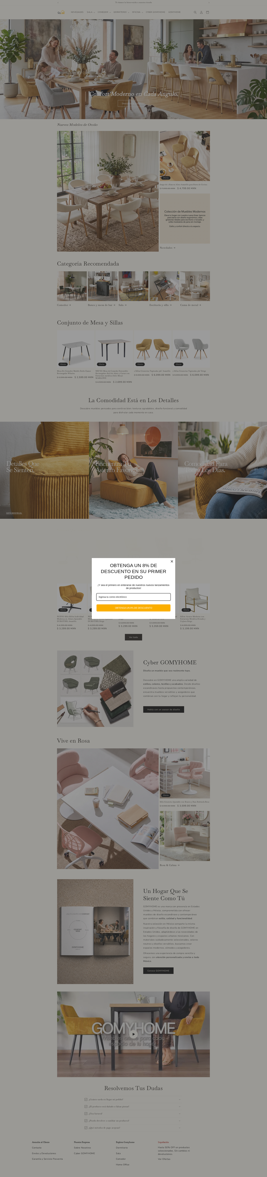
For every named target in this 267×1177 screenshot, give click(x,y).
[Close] (172, 561)
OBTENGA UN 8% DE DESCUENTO (133, 608)
